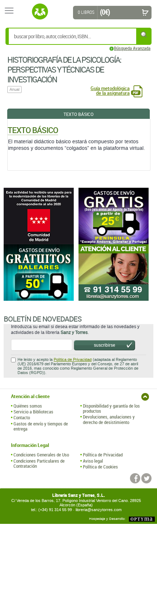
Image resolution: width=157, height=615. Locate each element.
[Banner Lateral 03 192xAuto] (115, 272)
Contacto (22, 417)
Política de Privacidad (73, 359)
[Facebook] (135, 478)
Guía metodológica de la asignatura (110, 90)
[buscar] (144, 34)
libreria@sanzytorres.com (99, 509)
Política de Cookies (100, 466)
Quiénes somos (28, 405)
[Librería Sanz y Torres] (39, 11)
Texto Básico (78, 114)
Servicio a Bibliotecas (33, 411)
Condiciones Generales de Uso (41, 454)
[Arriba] (145, 396)
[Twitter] (146, 478)
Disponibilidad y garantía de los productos (111, 408)
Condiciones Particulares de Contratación (39, 463)
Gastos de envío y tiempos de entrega (41, 426)
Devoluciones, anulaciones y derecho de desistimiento (109, 419)
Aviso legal (93, 460)
